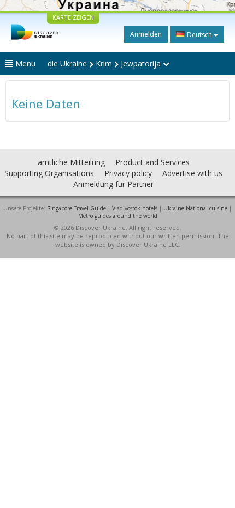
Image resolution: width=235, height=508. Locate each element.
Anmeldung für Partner (113, 184)
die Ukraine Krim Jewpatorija (105, 63)
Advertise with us (192, 173)
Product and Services (152, 162)
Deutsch (199, 34)
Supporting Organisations (49, 173)
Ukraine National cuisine (195, 208)
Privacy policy (128, 173)
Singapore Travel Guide (76, 208)
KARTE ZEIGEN (73, 17)
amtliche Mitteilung (71, 162)
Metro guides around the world (117, 216)
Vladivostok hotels (134, 208)
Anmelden (146, 34)
